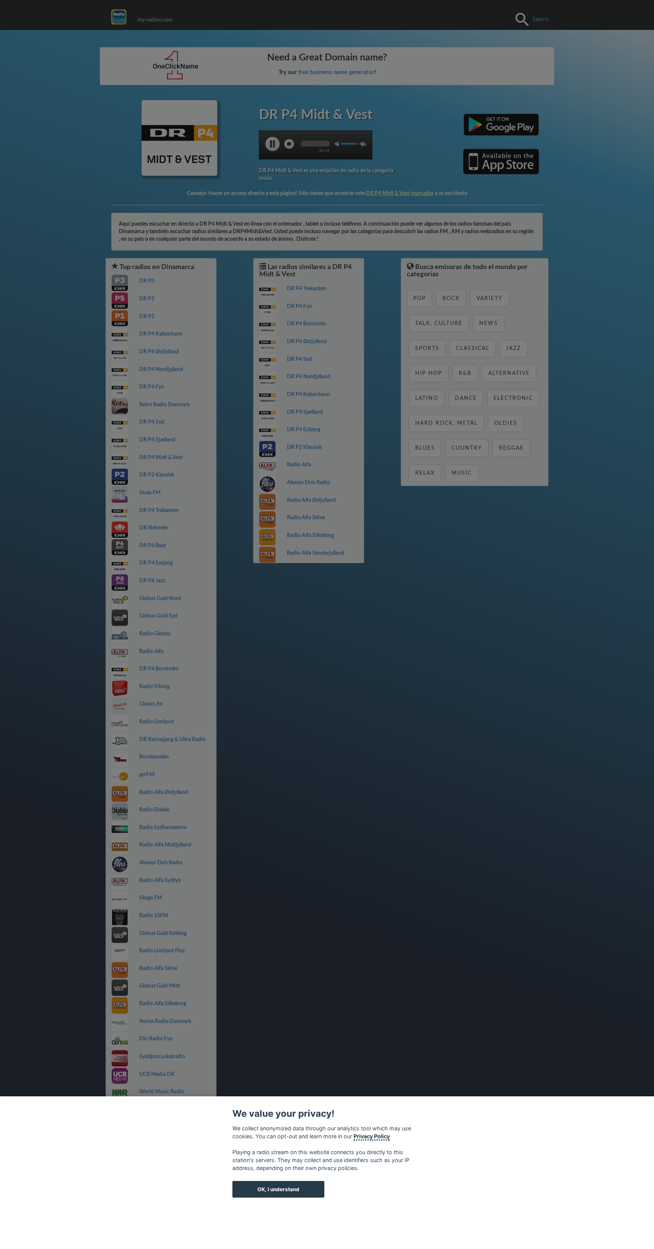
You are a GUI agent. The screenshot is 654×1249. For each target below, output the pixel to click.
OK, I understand (278, 1189)
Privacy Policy (371, 1136)
